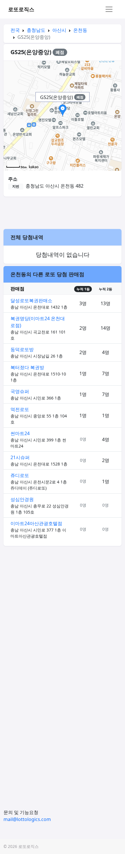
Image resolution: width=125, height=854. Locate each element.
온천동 (80, 30)
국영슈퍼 (19, 391)
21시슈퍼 (20, 457)
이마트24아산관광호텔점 (36, 523)
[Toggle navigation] (109, 9)
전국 (15, 30)
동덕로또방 (22, 349)
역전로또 (19, 409)
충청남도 (36, 30)
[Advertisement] (62, 212)
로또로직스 (21, 9)
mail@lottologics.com (27, 819)
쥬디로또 (19, 475)
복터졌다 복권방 (27, 367)
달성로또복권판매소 (31, 300)
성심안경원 (22, 499)
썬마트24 (20, 433)
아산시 (59, 30)
